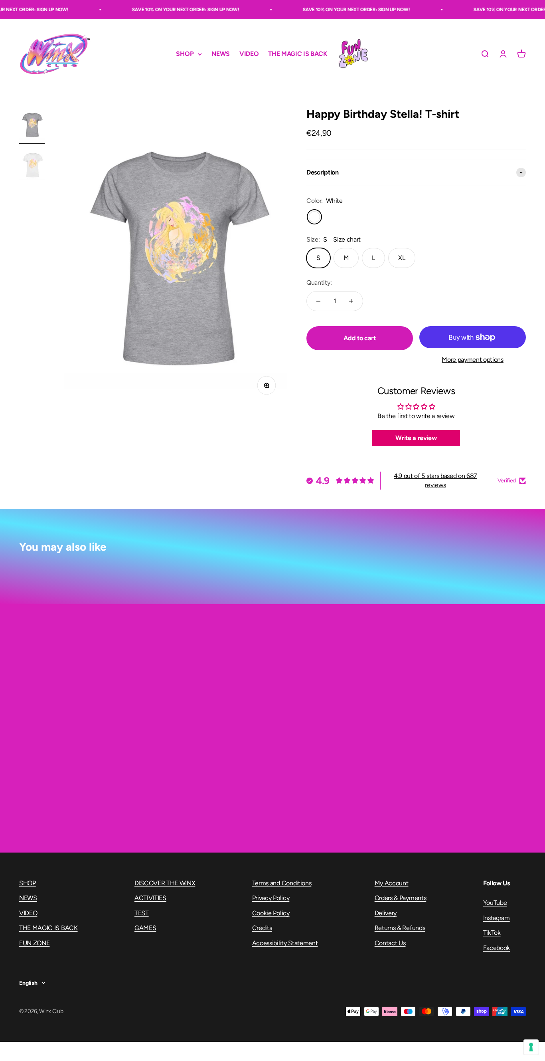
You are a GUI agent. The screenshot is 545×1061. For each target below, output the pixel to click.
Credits (262, 928)
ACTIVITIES (150, 898)
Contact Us (390, 943)
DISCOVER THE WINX (164, 883)
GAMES (145, 928)
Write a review (416, 438)
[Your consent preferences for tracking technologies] (531, 1047)
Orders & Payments (401, 898)
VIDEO (249, 54)
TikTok (492, 932)
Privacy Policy (271, 898)
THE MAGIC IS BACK (298, 54)
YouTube (495, 902)
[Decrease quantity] (318, 301)
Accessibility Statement (285, 943)
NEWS (220, 54)
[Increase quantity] (351, 301)
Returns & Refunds (400, 928)
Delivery (386, 913)
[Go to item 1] (32, 126)
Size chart (347, 239)
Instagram (496, 918)
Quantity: (319, 282)
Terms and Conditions (282, 883)
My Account (392, 883)
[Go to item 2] (32, 166)
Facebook (496, 948)
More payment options (473, 359)
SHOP (185, 54)
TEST (141, 913)
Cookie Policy (271, 913)
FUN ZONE (353, 54)
